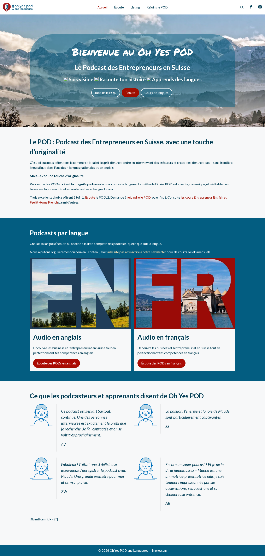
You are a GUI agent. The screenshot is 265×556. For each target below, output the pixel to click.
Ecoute (90, 197)
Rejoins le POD (157, 7)
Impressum (159, 550)
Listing (135, 7)
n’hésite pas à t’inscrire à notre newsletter (137, 252)
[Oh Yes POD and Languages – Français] (17, 7)
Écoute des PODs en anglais (56, 363)
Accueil (102, 7)
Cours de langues (157, 93)
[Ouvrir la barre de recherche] (242, 7)
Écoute (119, 7)
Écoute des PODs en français (161, 363)
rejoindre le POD (139, 197)
